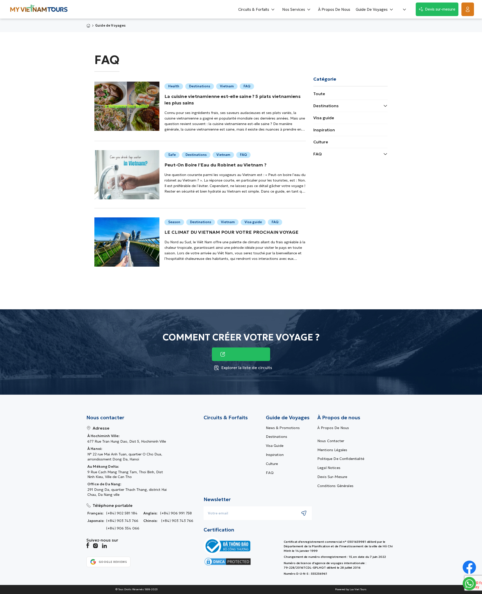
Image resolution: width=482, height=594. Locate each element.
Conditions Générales (335, 486)
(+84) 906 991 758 (176, 513)
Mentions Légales (332, 450)
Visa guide (323, 117)
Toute (319, 93)
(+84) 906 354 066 (122, 528)
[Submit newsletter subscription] (304, 513)
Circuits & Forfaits (226, 417)
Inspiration (324, 129)
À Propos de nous (333, 428)
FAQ (317, 153)
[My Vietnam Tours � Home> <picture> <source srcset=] (39, 9)
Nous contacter (330, 441)
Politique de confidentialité (340, 458)
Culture (320, 141)
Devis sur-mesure (332, 476)
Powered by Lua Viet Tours (351, 589)
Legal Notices (328, 467)
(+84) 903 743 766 (122, 520)
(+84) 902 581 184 (122, 513)
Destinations (326, 105)
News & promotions (283, 428)
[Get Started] (467, 9)
